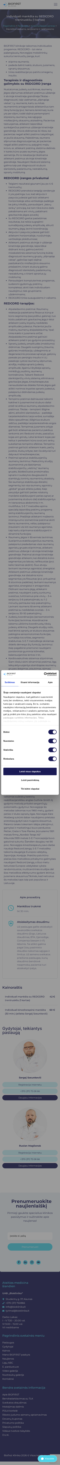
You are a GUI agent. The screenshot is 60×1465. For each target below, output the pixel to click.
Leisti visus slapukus (30, 771)
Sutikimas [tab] (10, 682)
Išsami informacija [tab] (30, 682)
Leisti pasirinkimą (30, 780)
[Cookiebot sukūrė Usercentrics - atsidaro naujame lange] (44, 674)
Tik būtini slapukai (30, 788)
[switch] (52, 741)
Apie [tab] (50, 682)
